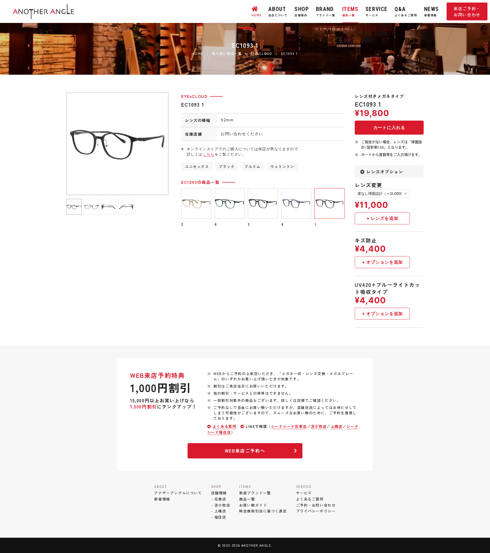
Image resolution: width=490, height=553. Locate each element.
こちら (209, 154)
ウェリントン (282, 166)
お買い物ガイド (253, 505)
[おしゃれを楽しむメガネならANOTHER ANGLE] (43, 15)
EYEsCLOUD (194, 96)
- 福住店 (218, 517)
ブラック (227, 166)
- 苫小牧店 (220, 505)
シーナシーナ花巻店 (289, 426)
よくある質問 (225, 426)
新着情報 (162, 498)
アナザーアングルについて (178, 492)
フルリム (252, 166)
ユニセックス (197, 166)
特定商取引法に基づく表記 (263, 510)
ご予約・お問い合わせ (316, 505)
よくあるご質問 (310, 498)
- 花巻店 (218, 498)
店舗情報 (219, 492)
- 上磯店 (218, 510)
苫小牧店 (319, 426)
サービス (304, 492)
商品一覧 (247, 498)
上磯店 (337, 426)
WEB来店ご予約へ (245, 450)
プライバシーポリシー (316, 510)
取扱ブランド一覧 (255, 492)
